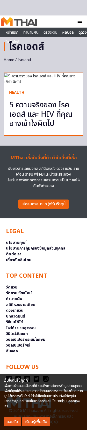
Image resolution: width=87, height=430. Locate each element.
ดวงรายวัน (14, 310)
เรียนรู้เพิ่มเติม (36, 422)
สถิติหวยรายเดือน (20, 305)
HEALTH (16, 93)
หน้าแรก (12, 32)
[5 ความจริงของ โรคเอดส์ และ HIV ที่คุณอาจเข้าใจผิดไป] (43, 79)
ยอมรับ (12, 422)
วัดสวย (11, 287)
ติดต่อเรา (14, 254)
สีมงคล (12, 351)
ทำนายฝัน (31, 32)
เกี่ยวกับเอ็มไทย (18, 260)
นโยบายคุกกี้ (16, 242)
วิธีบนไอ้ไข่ (14, 322)
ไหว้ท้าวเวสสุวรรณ (21, 328)
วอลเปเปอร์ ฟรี (18, 345)
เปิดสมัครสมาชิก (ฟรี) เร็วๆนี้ (44, 204)
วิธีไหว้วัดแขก (17, 334)
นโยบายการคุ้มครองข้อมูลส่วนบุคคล (35, 248)
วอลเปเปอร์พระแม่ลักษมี (25, 339)
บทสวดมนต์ (15, 316)
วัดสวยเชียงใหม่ (19, 293)
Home (9, 60)
